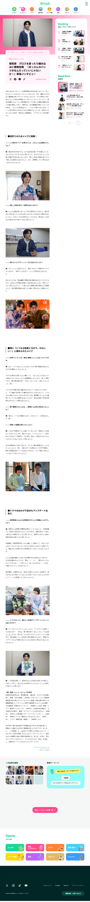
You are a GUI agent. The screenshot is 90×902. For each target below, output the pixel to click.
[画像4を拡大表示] (38, 770)
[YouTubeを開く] (26, 885)
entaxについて (47, 885)
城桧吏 (65, 778)
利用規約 (57, 885)
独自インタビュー (14, 59)
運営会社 (66, 885)
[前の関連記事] (64, 123)
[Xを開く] (7, 885)
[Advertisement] (28, 124)
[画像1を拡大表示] (10, 770)
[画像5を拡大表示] (10, 779)
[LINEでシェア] (19, 79)
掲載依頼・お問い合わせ (73, 893)
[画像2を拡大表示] (19, 770)
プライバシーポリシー (78, 885)
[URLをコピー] (24, 79)
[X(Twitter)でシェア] (10, 79)
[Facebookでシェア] (15, 79)
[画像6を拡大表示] (19, 779)
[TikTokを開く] (19, 885)
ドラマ (22, 59)
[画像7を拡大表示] (29, 779)
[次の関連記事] (78, 123)
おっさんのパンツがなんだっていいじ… (65, 783)
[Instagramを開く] (13, 885)
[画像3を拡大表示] (29, 770)
